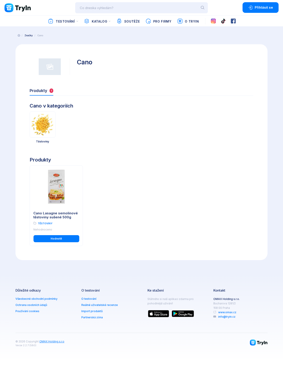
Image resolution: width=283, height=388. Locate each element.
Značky (29, 35)
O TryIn (192, 21)
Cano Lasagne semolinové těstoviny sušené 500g (55, 215)
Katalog (99, 21)
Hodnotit (56, 238)
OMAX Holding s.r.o (51, 341)
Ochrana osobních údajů (31, 305)
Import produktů (92, 311)
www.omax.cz (227, 312)
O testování (88, 298)
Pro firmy (162, 21)
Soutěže (132, 21)
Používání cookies (27, 311)
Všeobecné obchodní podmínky (36, 298)
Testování (65, 21)
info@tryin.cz (226, 316)
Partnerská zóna (92, 317)
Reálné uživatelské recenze (99, 305)
